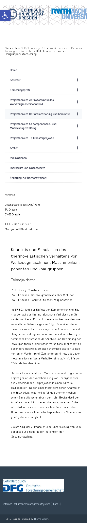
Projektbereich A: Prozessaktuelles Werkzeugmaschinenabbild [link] (44, 102)
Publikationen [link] (18, 158)
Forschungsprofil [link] (44, 90)
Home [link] (13, 70)
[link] (5, 15)
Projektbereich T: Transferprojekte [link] (44, 138)
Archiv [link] (44, 148)
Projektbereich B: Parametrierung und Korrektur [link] (44, 114)
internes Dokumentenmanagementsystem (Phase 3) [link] (32, 504)
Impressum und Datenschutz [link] (27, 168)
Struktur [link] (44, 80)
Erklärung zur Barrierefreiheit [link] (28, 178)
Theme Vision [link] (41, 518)
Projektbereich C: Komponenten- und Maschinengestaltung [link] (44, 126)
